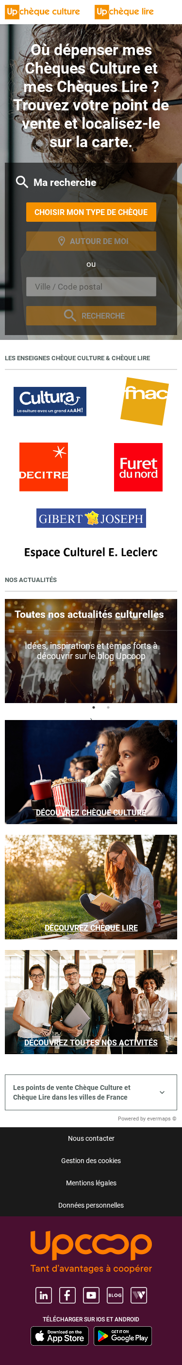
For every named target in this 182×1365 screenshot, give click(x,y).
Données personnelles (91, 1205)
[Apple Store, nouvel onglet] (60, 1336)
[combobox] (91, 286)
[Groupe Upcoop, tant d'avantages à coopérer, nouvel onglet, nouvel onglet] (91, 1253)
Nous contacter (91, 1138)
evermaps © (162, 1119)
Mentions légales (91, 1183)
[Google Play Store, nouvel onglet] (123, 1336)
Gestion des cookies (91, 1161)
